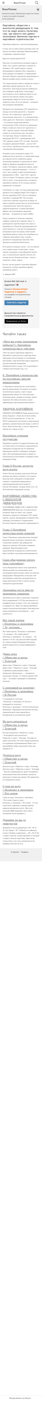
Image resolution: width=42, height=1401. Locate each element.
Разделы (24, 852)
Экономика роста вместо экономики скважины (18, 591)
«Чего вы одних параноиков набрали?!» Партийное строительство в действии (20, 345)
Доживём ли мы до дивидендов (14, 821)
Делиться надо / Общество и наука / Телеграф (15, 758)
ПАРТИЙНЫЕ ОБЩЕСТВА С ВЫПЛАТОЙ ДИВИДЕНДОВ (20, 499)
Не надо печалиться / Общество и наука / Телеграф (15, 725)
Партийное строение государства (15, 437)
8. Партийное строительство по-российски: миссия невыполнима (20, 378)
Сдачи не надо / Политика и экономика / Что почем (18, 789)
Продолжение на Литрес (16, 321)
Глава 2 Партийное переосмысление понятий (19, 531)
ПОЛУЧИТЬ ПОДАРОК (16, 303)
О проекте (15, 852)
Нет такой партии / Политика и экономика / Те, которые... (18, 623)
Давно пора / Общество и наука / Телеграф (15, 657)
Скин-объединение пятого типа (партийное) (19, 561)
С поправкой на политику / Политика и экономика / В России (19, 691)
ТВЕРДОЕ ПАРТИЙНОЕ (18, 409)
